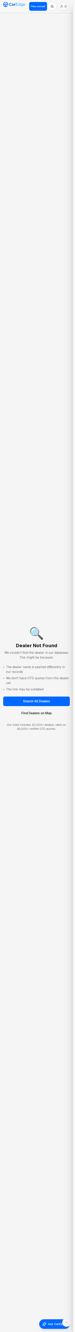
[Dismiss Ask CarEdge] (66, 1322)
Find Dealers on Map (36, 713)
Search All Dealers (36, 701)
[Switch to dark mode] (52, 6)
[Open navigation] (63, 6)
